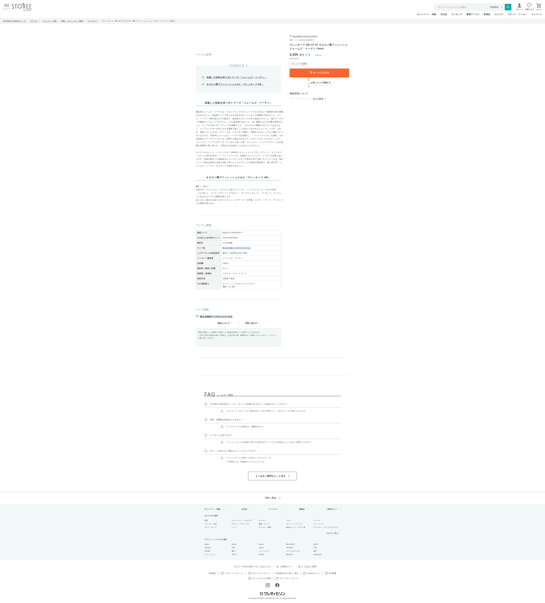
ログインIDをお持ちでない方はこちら (252, 566)
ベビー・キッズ (210, 527)
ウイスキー (92, 21)
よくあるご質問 (308, 566)
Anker (261, 544)
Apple (206, 544)
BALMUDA (290, 544)
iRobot (261, 554)
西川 (315, 551)
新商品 (487, 14)
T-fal (315, 548)
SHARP (207, 551)
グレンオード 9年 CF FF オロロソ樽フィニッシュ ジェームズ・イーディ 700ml (138, 21)
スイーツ (316, 520)
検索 (508, 7)
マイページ (536, 14)
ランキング (456, 14)
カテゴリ (34, 21)
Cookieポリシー (313, 573)
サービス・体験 (265, 527)
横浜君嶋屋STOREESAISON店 (237, 248)
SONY (234, 554)
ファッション (318, 524)
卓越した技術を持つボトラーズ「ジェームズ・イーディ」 (236, 77)
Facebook (277, 585)
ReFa (315, 544)
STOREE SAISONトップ (14, 21)
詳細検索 (494, 7)
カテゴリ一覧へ (332, 533)
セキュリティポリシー (261, 573)
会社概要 (332, 573)
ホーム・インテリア (294, 524)
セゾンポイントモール (288, 578)
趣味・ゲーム (264, 524)
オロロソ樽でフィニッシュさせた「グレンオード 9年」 (235, 84)
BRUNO (289, 554)
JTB (233, 548)
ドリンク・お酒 (49, 21)
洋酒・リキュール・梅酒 (72, 21)
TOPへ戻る (270, 498)
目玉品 (444, 14)
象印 (233, 551)
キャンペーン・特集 (426, 14)
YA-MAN (289, 548)
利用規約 (212, 573)
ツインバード (264, 551)
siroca (261, 548)
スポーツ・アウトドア (240, 524)
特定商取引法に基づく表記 (287, 573)
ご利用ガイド (331, 509)
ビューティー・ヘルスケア (242, 520)
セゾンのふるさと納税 (261, 578)
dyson (234, 544)
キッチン (262, 520)
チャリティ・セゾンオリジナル (325, 527)
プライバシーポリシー (234, 573)
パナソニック (209, 554)
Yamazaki (317, 554)
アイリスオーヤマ (293, 551)
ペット (234, 527)
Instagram (268, 585)
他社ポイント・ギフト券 (295, 527)
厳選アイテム (472, 14)
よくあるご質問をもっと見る (270, 476)
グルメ (288, 520)
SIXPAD (207, 548)
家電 (206, 520)
